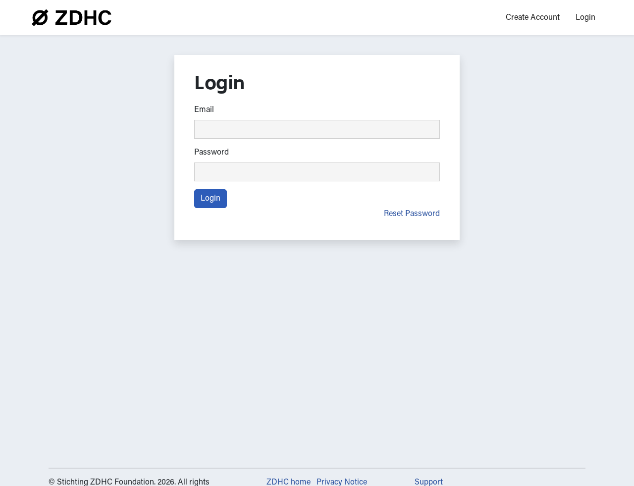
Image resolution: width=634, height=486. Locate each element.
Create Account (533, 18)
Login (585, 18)
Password (211, 153)
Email (204, 110)
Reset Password (412, 214)
